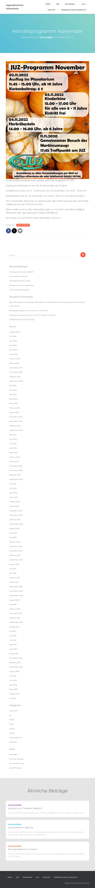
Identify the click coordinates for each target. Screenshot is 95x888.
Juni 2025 (13, 390)
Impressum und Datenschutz (73, 10)
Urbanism (13, 742)
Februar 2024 (14, 457)
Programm (70, 4)
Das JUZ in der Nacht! (39, 311)
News (48, 4)
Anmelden (13, 754)
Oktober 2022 (15, 520)
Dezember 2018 (15, 658)
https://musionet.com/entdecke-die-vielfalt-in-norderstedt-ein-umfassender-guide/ (42, 302)
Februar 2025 (14, 408)
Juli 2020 (12, 604)
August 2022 (14, 528)
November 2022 (16, 515)
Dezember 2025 (15, 368)
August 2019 (14, 627)
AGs (83, 4)
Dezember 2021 (15, 546)
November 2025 (15, 372)
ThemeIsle (85, 883)
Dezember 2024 (16, 417)
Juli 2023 (12, 484)
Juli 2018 (12, 676)
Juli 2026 (12, 336)
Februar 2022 (14, 542)
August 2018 (14, 671)
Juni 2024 (13, 439)
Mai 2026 (13, 345)
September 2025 (16, 381)
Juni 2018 (13, 680)
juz (10, 715)
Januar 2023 (14, 506)
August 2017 (14, 694)
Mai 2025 (12, 394)
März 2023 (13, 497)
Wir (57, 4)
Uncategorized (23, 225)
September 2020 (16, 595)
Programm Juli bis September (21, 285)
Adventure (13, 711)
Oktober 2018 (14, 662)
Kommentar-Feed (16, 763)
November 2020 (16, 591)
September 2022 (16, 524)
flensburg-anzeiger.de (18, 311)
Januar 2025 (14, 412)
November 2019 (15, 613)
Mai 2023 (13, 488)
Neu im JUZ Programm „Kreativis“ (42, 315)
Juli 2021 (12, 569)
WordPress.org (15, 768)
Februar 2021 (14, 578)
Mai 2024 (13, 444)
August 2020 (14, 600)
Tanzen (12, 733)
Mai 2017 (12, 698)
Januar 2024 (14, 461)
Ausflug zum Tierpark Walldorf (21, 272)
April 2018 (13, 685)
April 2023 (13, 493)
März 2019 (13, 649)
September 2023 (16, 479)
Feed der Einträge (16, 759)
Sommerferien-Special (18, 276)
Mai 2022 (13, 537)
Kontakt (51, 10)
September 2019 (16, 622)
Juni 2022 (13, 533)
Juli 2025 (12, 386)
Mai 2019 (12, 640)
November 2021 (15, 551)
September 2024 (16, 430)
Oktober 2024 (15, 426)
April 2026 (13, 350)
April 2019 (13, 645)
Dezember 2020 (16, 587)
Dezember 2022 (15, 511)
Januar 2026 (14, 363)
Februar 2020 (14, 609)
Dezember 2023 (15, 466)
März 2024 (13, 453)
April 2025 (13, 399)
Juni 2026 (13, 341)
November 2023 (16, 470)
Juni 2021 (13, 573)
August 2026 (14, 332)
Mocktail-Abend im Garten (20, 281)
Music (11, 724)
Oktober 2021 (14, 555)
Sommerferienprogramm (19, 290)
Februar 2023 (14, 502)
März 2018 (13, 689)
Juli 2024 (12, 435)
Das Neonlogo (28, 319)
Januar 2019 (14, 654)
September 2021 (16, 560)
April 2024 (13, 448)
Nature (12, 729)
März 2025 (13, 403)
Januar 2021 (14, 582)
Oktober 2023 (15, 475)
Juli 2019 (12, 631)
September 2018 (16, 667)
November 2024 (16, 421)
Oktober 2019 (14, 618)
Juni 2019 (13, 636)
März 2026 (13, 354)
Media (11, 720)
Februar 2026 (14, 359)
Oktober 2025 (14, 377)
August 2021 (14, 564)
